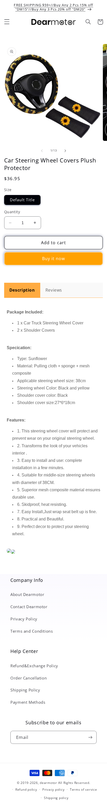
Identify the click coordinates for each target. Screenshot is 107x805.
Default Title (22, 199)
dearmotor (49, 783)
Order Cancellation (28, 678)
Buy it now (53, 258)
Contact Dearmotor (29, 606)
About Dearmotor (27, 594)
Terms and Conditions (31, 631)
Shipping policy (56, 798)
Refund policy (26, 789)
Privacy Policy (23, 618)
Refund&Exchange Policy (34, 665)
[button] (7, 22)
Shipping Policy (25, 690)
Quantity (12, 211)
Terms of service (83, 789)
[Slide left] (42, 150)
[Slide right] (65, 150)
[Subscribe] (90, 737)
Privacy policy (53, 789)
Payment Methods (27, 702)
